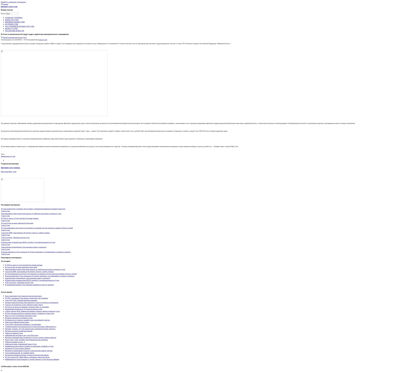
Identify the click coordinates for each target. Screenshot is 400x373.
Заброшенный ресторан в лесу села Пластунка (21, 335)
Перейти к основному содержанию (13, 2)
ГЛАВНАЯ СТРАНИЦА (14, 17)
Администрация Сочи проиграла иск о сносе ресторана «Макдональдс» (30, 326)
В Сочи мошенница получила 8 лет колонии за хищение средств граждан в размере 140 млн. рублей (37, 228)
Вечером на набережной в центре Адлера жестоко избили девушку (29, 350)
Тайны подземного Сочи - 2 (15, 342)
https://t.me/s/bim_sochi (8, 171)
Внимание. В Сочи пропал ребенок (17, 348)
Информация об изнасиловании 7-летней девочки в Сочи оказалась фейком (32, 359)
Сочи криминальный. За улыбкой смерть (19, 353)
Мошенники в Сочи (8, 156)
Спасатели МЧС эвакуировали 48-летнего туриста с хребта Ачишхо (25, 233)
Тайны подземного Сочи (14, 333)
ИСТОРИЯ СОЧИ (11, 24)
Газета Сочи (42, 40)
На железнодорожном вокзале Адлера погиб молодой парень (27, 355)
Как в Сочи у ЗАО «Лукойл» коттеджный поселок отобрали (26, 340)
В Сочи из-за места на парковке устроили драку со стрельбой (27, 307)
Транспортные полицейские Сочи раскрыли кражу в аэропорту (24, 247)
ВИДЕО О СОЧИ (11, 28)
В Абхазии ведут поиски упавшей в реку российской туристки (27, 320)
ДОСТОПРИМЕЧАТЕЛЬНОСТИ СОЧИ (19, 26)
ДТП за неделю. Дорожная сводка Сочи (15, 237)
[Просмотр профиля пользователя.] (14, 37)
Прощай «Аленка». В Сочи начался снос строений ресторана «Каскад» (30, 329)
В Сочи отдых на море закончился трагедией (17, 223)
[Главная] (4, 4)
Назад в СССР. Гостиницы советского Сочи (20, 315)
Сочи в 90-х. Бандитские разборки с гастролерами (23, 324)
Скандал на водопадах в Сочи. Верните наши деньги (24, 305)
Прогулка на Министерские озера (17, 322)
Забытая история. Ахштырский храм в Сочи (21, 344)
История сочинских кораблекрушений (18, 331)
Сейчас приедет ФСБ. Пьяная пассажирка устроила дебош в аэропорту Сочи (32, 311)
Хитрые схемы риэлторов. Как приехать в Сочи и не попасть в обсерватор (31, 302)
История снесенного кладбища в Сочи (18, 318)
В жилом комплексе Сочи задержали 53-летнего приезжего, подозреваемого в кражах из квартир (36, 252)
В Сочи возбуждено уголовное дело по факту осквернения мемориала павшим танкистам (33, 209)
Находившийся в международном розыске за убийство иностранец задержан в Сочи (31, 213)
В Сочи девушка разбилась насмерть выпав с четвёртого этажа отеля (29, 313)
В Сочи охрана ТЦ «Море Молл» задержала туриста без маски (27, 357)
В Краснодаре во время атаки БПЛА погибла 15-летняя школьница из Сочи (28, 242)
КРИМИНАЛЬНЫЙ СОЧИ (15, 22)
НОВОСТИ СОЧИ (11, 20)
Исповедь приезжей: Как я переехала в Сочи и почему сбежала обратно (30, 337)
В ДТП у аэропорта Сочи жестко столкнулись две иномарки (26, 298)
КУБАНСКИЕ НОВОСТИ (14, 31)
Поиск (3, 13)
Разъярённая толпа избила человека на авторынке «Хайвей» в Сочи (29, 346)
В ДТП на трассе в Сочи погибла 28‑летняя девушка (20, 218)
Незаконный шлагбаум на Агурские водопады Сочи (23, 309)
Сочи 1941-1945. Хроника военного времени (21, 300)
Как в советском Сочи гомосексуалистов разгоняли (23, 296)
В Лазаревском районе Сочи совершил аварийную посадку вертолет (29, 285)
